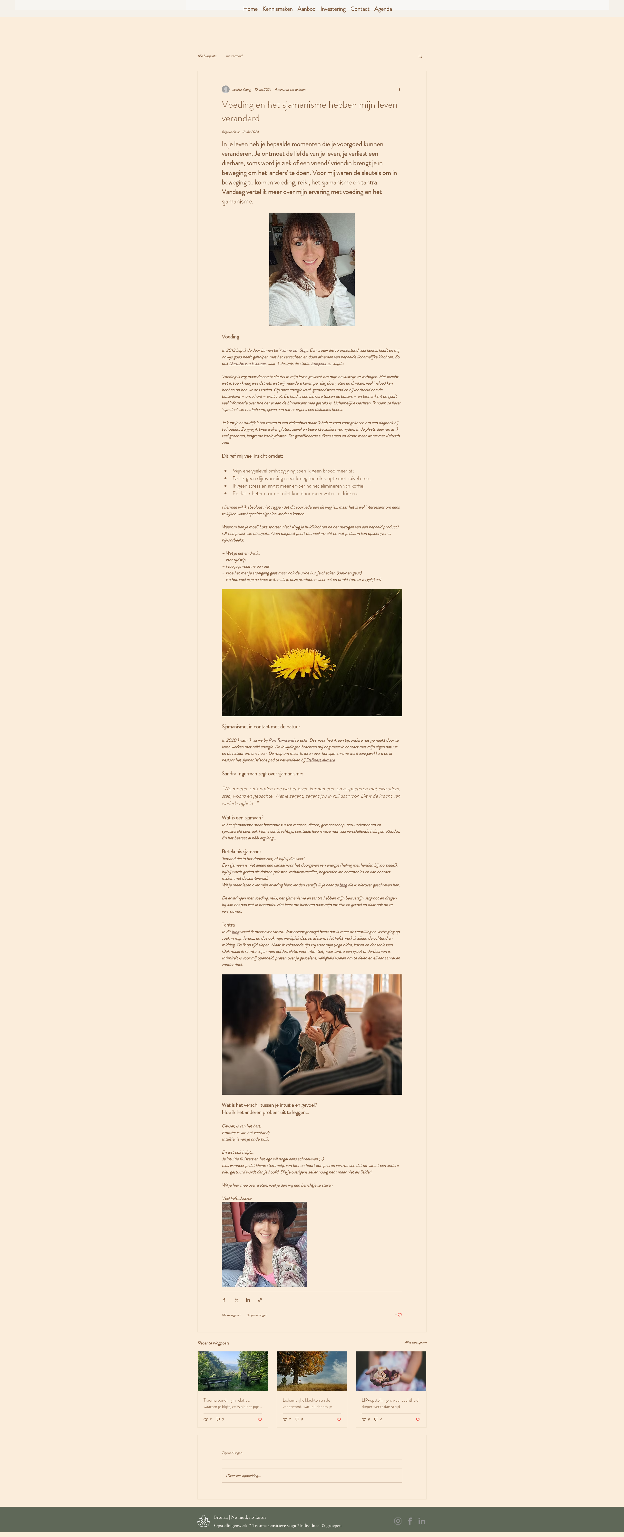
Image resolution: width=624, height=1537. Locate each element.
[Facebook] (410, 1521)
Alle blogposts (206, 56)
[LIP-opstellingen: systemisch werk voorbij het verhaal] (391, 1371)
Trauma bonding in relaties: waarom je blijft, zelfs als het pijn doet (231, 1403)
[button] (277, 9)
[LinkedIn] (422, 1521)
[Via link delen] (260, 1300)
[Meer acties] (399, 89)
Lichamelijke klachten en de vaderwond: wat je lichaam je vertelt (307, 1403)
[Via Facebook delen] (224, 1300)
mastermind (234, 56)
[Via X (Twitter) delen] (236, 1300)
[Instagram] (398, 1521)
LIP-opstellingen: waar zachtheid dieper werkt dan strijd (390, 1403)
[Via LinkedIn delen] (248, 1300)
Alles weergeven (416, 1342)
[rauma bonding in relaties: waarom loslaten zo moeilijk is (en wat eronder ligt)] (233, 1371)
